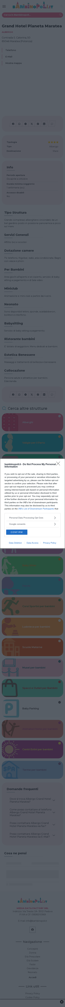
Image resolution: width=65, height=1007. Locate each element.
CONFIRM (17, 532)
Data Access (32, 543)
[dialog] (32, 504)
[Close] (59, 464)
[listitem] (32, 517)
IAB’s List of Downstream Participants (36, 508)
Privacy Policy (49, 543)
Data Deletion (15, 543)
